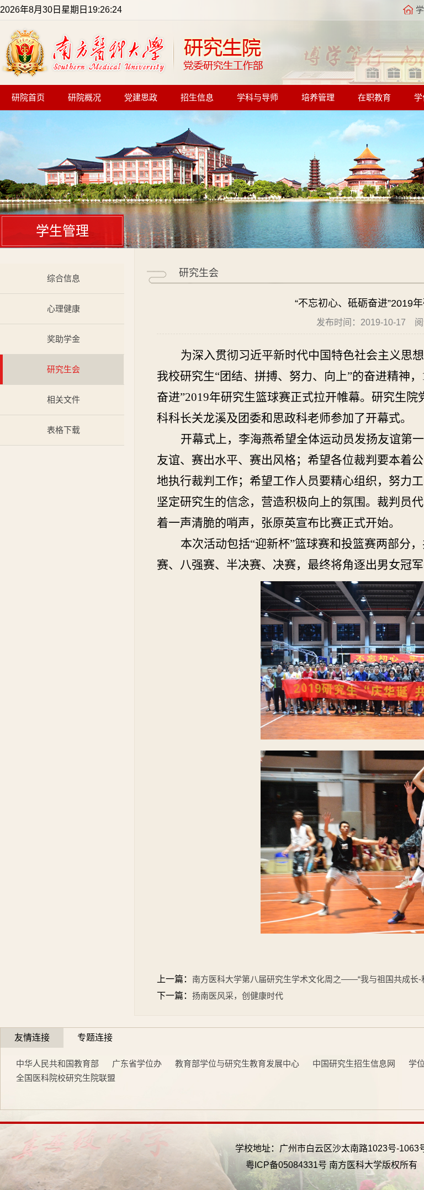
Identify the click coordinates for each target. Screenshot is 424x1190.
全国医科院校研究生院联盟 (65, 1077)
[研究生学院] (132, 74)
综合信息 (63, 278)
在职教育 (374, 97)
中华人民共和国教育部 (57, 1063)
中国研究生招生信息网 (353, 1063)
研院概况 (84, 97)
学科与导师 (257, 97)
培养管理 (318, 97)
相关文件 (63, 399)
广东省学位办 (137, 1063)
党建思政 (140, 97)
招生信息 (197, 97)
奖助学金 (63, 339)
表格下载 (63, 430)
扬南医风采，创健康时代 (237, 995)
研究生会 (63, 369)
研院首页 (28, 97)
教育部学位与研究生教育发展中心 (237, 1063)
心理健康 (63, 308)
